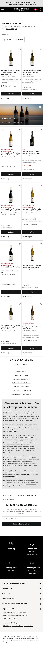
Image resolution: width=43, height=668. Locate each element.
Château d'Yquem (21, 375)
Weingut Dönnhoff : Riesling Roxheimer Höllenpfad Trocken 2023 (32, 72)
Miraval (21, 368)
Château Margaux (21, 364)
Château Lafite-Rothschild (21, 379)
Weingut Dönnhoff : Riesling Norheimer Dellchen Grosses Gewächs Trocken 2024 (10, 211)
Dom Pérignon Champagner (21, 390)
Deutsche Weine (32, 495)
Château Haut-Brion (21, 371)
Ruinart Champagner (21, 386)
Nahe (2, 76)
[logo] (21, 9)
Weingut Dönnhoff (10, 76)
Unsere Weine (19, 495)
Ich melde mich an (21, 524)
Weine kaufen (7, 495)
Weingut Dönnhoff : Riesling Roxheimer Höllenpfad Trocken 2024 (10, 327)
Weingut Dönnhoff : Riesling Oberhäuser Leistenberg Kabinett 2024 (10, 72)
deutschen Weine (31, 484)
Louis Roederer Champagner (21, 394)
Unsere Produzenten (10, 613)
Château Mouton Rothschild (21, 383)
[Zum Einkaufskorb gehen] (40, 9)
